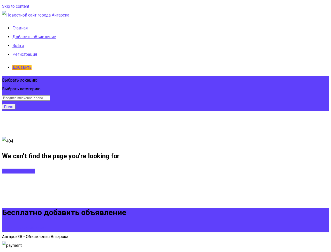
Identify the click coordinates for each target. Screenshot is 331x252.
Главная (20, 28)
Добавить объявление (34, 36)
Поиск (8, 107)
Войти (18, 45)
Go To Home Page (18, 171)
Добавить (22, 67)
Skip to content (15, 6)
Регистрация (24, 54)
